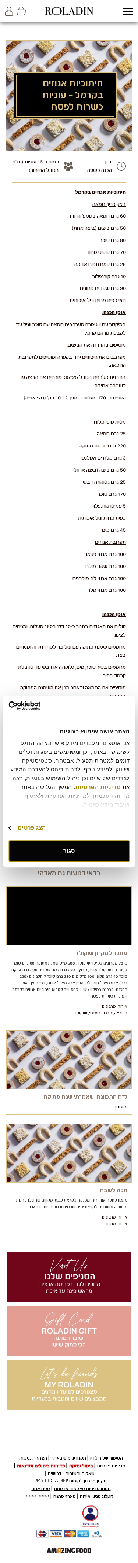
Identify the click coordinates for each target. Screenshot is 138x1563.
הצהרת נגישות (33, 1458)
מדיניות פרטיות (111, 1466)
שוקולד (80, 1013)
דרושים (54, 1473)
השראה (120, 1013)
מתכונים (109, 1006)
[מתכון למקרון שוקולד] (69, 916)
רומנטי (94, 1013)
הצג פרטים (32, 828)
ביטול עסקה (81, 1466)
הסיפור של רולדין (106, 1458)
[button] (127, 11)
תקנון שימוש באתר (68, 1458)
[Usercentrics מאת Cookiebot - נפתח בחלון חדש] (39, 706)
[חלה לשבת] (69, 1153)
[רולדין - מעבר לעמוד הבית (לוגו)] (69, 11)
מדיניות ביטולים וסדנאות (41, 1466)
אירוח (122, 1006)
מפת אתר (41, 1488)
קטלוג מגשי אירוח (96, 1496)
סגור (69, 851)
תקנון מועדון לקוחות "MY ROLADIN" (71, 1481)
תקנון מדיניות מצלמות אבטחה (82, 1488)
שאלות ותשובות (80, 1473)
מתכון (107, 1013)
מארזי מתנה (64, 1496)
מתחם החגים (37, 1496)
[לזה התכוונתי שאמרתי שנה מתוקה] (69, 1060)
